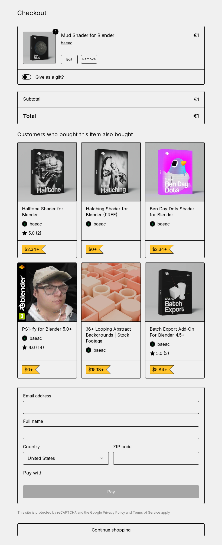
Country (31, 446)
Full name (33, 421)
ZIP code (122, 446)
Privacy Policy (114, 512)
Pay (111, 491)
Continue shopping (111, 530)
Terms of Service (146, 512)
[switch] (26, 77)
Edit (69, 59)
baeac (66, 43)
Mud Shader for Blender (87, 35)
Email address (37, 395)
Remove (89, 59)
